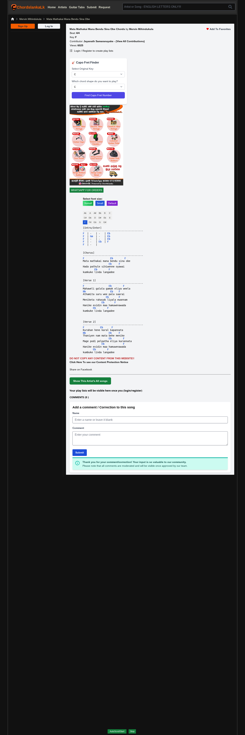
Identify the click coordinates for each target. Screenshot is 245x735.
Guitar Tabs (77, 7)
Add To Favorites (220, 29)
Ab (85, 213)
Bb (100, 213)
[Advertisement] (35, 54)
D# (100, 218)
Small (100, 203)
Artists (62, 7)
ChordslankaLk (31, 7)
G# (104, 222)
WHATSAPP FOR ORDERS (86, 190)
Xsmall (88, 203)
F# (90, 222)
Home (52, 7)
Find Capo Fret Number (98, 95)
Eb (105, 218)
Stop (132, 731)
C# (85, 218)
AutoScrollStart (117, 731)
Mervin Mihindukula (30, 19)
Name (75, 413)
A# (95, 213)
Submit (91, 7)
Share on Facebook (81, 369)
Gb (95, 222)
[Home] (12, 19)
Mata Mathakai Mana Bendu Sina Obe (68, 19)
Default (112, 203)
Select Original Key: (83, 68)
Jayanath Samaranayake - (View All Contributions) (114, 41)
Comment (78, 428)
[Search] (230, 7)
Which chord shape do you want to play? (95, 81)
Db (90, 218)
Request (104, 7)
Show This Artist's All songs (90, 381)
